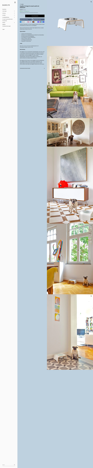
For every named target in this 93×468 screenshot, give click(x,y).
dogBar (22, 4)
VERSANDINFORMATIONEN (25, 68)
